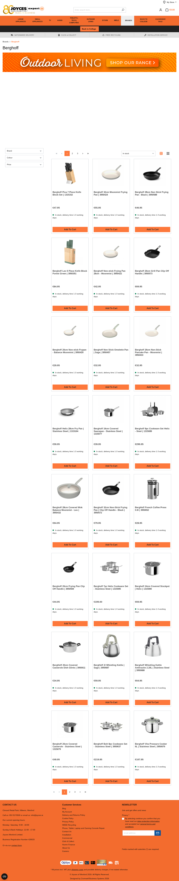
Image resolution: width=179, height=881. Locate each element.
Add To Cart (70, 229)
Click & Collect (68, 841)
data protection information (148, 821)
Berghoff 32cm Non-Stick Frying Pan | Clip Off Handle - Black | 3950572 (110, 510)
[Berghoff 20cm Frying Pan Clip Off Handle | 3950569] (70, 567)
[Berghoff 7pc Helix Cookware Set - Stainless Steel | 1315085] (111, 567)
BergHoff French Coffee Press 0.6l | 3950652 (150, 508)
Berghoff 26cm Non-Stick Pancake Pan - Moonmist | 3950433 (148, 352)
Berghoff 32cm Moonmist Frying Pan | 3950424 (110, 193)
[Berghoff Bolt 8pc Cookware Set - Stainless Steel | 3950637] (111, 725)
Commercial (67, 838)
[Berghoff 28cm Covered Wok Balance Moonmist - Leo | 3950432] (70, 488)
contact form (16, 845)
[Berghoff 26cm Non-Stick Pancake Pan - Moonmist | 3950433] (152, 331)
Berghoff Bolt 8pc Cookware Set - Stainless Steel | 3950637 (110, 745)
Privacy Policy (68, 822)
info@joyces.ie (37, 815)
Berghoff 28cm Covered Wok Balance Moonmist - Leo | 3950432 (67, 510)
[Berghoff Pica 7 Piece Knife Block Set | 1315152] (70, 173)
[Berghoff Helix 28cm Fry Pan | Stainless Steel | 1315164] (70, 409)
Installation (66, 835)
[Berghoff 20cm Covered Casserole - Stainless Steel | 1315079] (70, 725)
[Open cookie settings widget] (4, 876)
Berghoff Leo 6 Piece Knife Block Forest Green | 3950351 (70, 272)
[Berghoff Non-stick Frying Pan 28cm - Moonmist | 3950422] (111, 252)
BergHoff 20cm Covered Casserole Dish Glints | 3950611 (69, 666)
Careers (65, 851)
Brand (9, 151)
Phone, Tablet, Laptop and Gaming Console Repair (83, 828)
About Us (66, 848)
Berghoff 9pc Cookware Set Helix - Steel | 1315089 (152, 429)
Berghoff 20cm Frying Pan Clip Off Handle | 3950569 (69, 587)
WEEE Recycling (69, 825)
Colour (9, 158)
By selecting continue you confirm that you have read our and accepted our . (142, 822)
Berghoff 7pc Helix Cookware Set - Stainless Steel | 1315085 (111, 587)
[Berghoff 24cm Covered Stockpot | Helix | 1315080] (152, 567)
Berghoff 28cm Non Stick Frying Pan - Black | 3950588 (151, 193)
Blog (64, 808)
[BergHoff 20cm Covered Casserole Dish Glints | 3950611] (70, 646)
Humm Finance (68, 845)
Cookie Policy (67, 818)
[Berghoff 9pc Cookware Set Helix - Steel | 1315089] (152, 409)
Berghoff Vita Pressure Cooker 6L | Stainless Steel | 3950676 (151, 745)
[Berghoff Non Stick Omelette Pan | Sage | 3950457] (111, 331)
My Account (67, 812)
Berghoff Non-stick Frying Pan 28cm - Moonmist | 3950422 (109, 272)
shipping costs (77, 870)
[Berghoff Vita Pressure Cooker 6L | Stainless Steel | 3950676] (152, 725)
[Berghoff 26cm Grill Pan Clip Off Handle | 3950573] (152, 252)
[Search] (123, 10)
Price (9, 164)
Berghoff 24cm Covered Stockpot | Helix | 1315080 (152, 587)
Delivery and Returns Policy (73, 815)
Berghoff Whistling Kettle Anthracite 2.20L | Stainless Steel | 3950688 (152, 668)
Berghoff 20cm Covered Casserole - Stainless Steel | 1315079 (67, 746)
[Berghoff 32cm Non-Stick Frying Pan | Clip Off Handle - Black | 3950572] (111, 488)
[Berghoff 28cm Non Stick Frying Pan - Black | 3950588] (152, 173)
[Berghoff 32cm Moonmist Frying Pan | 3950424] (111, 173)
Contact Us (66, 831)
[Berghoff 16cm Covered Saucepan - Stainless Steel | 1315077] (111, 409)
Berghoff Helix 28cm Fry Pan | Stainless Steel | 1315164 (68, 429)
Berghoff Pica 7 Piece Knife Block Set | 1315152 (67, 193)
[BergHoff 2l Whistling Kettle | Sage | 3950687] (111, 646)
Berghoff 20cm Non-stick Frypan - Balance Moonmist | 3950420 (69, 351)
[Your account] (161, 9)
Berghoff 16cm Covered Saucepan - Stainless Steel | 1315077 (108, 431)
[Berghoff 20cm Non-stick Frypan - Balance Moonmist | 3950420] (70, 331)
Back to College (89, 29)
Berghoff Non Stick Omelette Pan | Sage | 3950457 (111, 351)
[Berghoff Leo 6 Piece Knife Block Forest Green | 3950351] (70, 252)
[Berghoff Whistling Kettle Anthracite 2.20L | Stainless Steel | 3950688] (152, 646)
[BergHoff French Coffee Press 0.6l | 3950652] (152, 488)
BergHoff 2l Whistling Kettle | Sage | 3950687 (109, 666)
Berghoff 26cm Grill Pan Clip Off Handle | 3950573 (152, 272)
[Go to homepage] (22, 9)
